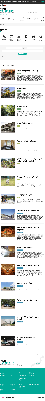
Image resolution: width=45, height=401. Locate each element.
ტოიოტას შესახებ (2, 375)
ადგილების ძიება (22, 53)
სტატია (11, 375)
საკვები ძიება (2, 389)
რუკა (10, 390)
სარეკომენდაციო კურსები (34, 384)
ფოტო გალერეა (12, 389)
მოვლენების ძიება (31, 375)
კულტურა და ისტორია (22, 375)
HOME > (1, 24)
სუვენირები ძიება (2, 390)
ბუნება (20, 380)
